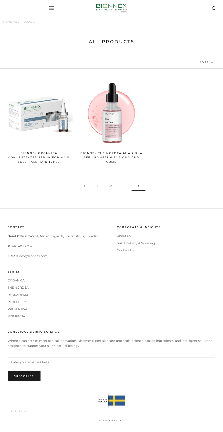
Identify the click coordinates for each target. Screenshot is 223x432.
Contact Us (125, 250)
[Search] (214, 8)
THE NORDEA (18, 288)
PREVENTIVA (17, 309)
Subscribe (24, 376)
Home (7, 21)
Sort (205, 62)
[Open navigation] (51, 8)
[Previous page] (84, 186)
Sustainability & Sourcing (136, 243)
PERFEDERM (17, 302)
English (16, 411)
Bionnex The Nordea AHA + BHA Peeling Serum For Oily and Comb (111, 157)
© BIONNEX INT (111, 420)
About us (124, 236)
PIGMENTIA (16, 316)
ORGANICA (16, 280)
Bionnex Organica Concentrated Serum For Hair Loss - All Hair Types (39, 157)
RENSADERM (18, 295)
